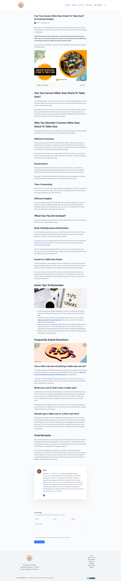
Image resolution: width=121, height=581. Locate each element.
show (82, 85)
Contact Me (91, 561)
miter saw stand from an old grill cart (49, 320)
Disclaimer (91, 563)
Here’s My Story (91, 557)
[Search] (104, 5)
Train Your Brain (98, 5)
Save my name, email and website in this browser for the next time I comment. (53, 537)
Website (73, 519)
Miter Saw (67, 5)
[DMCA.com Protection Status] (91, 578)
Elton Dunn (56, 473)
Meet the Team (91, 559)
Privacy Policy (91, 565)
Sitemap (91, 567)
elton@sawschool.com (32, 569)
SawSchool (23, 577)
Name (37, 519)
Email (55, 519)
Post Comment (39, 541)
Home (91, 555)
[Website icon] (44, 495)
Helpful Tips (81, 5)
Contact (53, 491)
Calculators (89, 5)
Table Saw (74, 5)
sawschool (46, 476)
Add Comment (39, 524)
